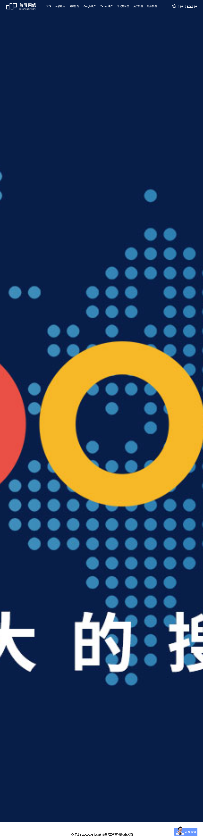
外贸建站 (60, 6)
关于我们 (138, 6)
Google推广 (89, 6)
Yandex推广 (106, 6)
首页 (48, 6)
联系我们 (152, 6)
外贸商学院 (123, 6)
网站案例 (74, 6)
